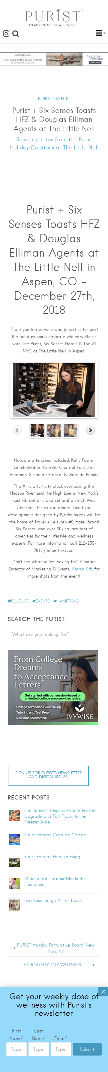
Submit (87, 1049)
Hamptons (68, 601)
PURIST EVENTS (53, 99)
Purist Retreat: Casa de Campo (55, 834)
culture (19, 601)
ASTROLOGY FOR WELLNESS (52, 964)
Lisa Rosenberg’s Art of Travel (53, 900)
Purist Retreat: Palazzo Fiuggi (53, 856)
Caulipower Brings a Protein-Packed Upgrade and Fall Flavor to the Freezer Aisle (60, 816)
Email (60, 1038)
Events (43, 601)
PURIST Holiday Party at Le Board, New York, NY (55, 948)
